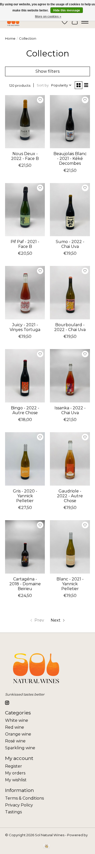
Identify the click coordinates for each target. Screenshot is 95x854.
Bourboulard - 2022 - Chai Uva (70, 327)
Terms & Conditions (24, 798)
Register (13, 766)
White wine (16, 720)
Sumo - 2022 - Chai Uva (70, 244)
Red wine (14, 727)
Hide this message (66, 10)
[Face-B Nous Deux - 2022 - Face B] (25, 121)
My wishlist (16, 779)
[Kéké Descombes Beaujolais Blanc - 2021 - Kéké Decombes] (70, 121)
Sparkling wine (20, 747)
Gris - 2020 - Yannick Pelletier (25, 496)
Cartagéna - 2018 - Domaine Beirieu (25, 584)
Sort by (43, 85)
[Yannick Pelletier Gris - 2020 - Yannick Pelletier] (25, 458)
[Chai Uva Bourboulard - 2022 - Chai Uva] (70, 292)
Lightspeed (14, 839)
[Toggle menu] (85, 21)
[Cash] (46, 846)
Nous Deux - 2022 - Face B (25, 156)
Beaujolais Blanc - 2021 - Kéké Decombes (70, 158)
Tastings (13, 812)
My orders (15, 773)
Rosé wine (15, 741)
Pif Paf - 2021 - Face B (25, 244)
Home (10, 38)
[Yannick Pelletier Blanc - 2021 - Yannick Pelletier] (70, 546)
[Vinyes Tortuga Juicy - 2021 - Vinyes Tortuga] (25, 292)
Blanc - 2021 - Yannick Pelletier (70, 584)
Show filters (47, 71)
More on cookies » (48, 16)
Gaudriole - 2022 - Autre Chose (70, 496)
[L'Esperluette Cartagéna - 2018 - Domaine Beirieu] (25, 546)
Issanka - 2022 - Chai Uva (70, 410)
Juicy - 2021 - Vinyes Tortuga (25, 327)
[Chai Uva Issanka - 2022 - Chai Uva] (70, 375)
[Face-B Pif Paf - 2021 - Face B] (25, 209)
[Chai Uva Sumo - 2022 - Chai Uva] (70, 209)
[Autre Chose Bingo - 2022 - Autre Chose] (25, 375)
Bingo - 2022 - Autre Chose (25, 410)
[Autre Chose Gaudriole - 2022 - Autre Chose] (70, 458)
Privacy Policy (19, 805)
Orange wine (18, 734)
